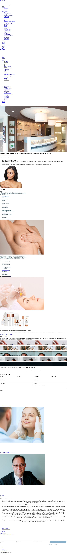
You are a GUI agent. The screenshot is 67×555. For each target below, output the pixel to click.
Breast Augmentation (7, 18)
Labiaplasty (5, 25)
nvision (6, 553)
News (4, 10)
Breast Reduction (6, 19)
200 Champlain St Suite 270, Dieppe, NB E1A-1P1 (7, 534)
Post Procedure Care (7, 103)
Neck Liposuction (6, 16)
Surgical (1, 191)
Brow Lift (5, 67)
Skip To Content (2, 0)
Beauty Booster (6, 36)
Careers (3, 549)
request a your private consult (14, 344)
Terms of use (56, 544)
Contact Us (3, 45)
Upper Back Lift (6, 24)
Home (3, 6)
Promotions (3, 42)
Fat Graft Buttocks (6, 80)
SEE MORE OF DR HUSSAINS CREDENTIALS (7, 452)
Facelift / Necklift (6, 17)
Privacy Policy (50, 544)
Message (35, 383)
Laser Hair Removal (6, 31)
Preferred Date (36, 376)
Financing (3, 46)
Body (4, 75)
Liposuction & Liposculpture (8, 76)
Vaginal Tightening (6, 39)
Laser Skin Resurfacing (7, 94)
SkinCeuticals (6, 40)
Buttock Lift (5, 26)
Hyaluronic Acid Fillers (7, 30)
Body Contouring (6, 38)
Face (4, 12)
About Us (3, 7)
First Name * (2, 376)
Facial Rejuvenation (6, 33)
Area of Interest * (2, 383)
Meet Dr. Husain (6, 8)
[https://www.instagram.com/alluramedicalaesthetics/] (4, 49)
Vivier (4, 41)
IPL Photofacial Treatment (7, 34)
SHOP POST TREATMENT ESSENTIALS (6, 334)
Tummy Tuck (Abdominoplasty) (8, 23)
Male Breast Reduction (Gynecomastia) (9, 21)
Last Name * (19, 376)
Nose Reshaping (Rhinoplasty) (8, 15)
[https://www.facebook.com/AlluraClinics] (3, 49)
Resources (3, 43)
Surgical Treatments (5, 11)
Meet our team (2, 495)
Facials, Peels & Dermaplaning (8, 35)
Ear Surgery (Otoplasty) (7, 13)
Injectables (5, 28)
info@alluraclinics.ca (3, 533)
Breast (5, 71)
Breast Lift (5, 20)
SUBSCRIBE (58, 541)
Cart (2, 48)
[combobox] (41, 542)
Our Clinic (5, 9)
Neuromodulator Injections (7, 29)
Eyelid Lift (5, 14)
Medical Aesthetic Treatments (6, 27)
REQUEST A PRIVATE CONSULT (5, 155)
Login (3, 47)
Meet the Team (6, 62)
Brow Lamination (6, 37)
